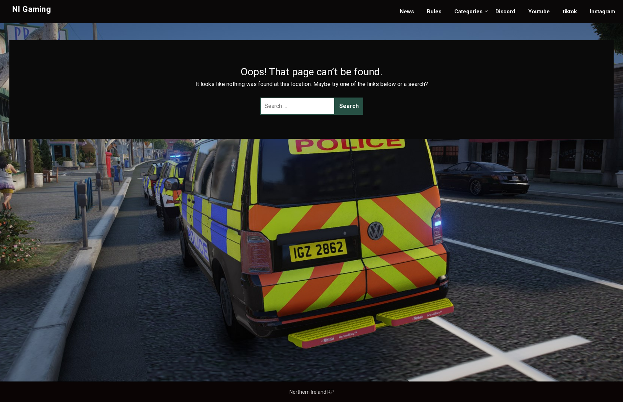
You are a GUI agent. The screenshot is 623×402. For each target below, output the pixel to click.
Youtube (539, 11)
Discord (505, 11)
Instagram (602, 11)
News (407, 11)
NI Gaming (31, 9)
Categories (468, 11)
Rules (434, 11)
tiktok (570, 11)
